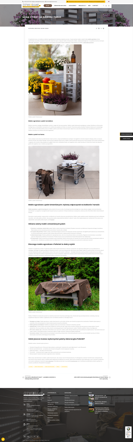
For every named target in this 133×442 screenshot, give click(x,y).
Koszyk (108, 5)
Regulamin (50, 417)
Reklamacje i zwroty (53, 413)
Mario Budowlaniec (49, 366)
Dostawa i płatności (53, 406)
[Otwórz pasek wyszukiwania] (104, 5)
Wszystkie (33, 13)
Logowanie (106, 5)
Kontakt (95, 5)
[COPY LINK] (96, 28)
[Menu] (131, 427)
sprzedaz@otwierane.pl (39, 1)
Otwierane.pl (35, 440)
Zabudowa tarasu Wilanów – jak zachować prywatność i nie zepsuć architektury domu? (102, 410)
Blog (90, 392)
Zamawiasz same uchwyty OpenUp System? (86, 1)
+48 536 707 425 (28, 1)
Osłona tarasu (45, 28)
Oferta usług (126, 138)
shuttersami (74, 361)
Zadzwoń (3, 439)
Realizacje (82, 5)
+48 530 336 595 (32, 419)
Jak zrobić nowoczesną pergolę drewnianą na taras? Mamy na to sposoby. (91, 378)
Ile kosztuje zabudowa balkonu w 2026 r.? (101, 402)
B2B (89, 5)
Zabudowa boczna (60, 5)
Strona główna (26, 13)
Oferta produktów (126, 134)
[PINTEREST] (103, 28)
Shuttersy (67, 397)
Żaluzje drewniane (69, 402)
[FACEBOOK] (99, 28)
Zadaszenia (72, 5)
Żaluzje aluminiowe (69, 400)
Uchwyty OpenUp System (71, 395)
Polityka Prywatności (53, 415)
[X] (101, 28)
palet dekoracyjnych (88, 42)
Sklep (47, 5)
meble (58, 366)
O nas (49, 397)
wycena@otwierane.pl (52, 1)
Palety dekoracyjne (69, 407)
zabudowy (50, 361)
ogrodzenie (64, 366)
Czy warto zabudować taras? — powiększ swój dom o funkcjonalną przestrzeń (40, 378)
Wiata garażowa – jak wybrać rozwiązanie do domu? (101, 397)
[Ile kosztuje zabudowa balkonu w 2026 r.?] (91, 403)
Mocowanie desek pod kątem (72, 404)
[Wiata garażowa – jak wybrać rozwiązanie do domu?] (91, 397)
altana (30, 366)
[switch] (128, 437)
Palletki (52, 219)
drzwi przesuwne (39, 366)
